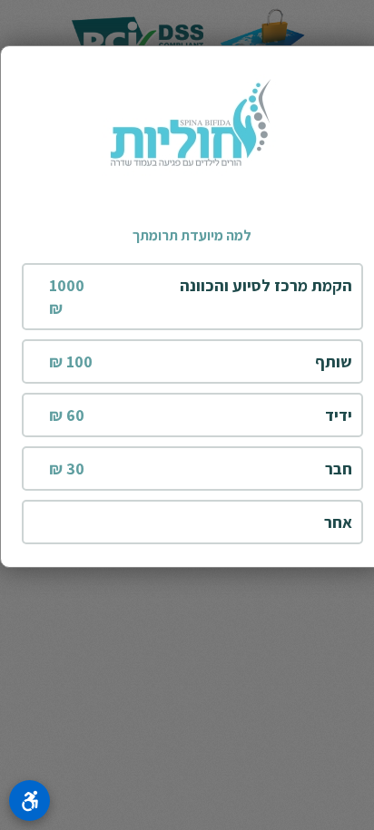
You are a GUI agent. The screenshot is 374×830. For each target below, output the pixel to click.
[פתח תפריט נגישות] (29, 800)
